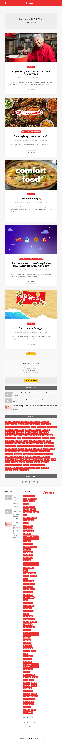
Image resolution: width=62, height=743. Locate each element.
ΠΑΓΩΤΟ (47, 459)
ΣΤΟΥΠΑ (26, 465)
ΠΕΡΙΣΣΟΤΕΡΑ (31, 89)
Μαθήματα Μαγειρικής (42, 456)
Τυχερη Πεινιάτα (11, 467)
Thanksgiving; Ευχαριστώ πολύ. (31, 136)
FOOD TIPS (34, 432)
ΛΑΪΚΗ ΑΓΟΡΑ (20, 456)
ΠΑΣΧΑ (54, 459)
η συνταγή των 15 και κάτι (22, 451)
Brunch (20, 424)
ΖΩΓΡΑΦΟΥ (9, 451)
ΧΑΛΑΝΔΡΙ (8, 470)
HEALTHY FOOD (20, 435)
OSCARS (38, 438)
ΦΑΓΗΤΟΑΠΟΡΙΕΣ (23, 467)
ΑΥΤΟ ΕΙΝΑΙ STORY (11, 448)
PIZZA (52, 438)
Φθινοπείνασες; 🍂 (31, 198)
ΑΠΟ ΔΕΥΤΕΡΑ (49, 446)
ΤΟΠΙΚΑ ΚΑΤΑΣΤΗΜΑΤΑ (37, 465)
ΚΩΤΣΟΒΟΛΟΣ (10, 456)
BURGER (27, 424)
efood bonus (41, 427)
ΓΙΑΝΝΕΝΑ (29, 448)
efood (17, 77)
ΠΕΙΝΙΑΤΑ (14, 462)
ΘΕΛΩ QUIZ (9, 454)
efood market (10, 429)
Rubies (25, 440)
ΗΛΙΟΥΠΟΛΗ (36, 451)
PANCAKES (46, 438)
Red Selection (10, 440)
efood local (52, 427)
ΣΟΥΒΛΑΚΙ (19, 465)
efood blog (30, 738)
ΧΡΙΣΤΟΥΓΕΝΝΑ (23, 470)
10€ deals (13, 421)
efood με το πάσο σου (35, 258)
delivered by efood (12, 427)
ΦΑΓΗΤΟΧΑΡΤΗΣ (35, 467)
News (19, 438)
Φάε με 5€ (45, 467)
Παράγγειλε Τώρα (31, 380)
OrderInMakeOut (28, 438)
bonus (46, 421)
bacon (40, 421)
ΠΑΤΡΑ (8, 462)
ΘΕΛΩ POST (31, 66)
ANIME (34, 421)
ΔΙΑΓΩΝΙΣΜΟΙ (38, 448)
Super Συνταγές (32, 443)
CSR (49, 424)
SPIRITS (42, 440)
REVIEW (19, 440)
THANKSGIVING (35, 131)
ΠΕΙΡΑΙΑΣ (21, 462)
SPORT (48, 440)
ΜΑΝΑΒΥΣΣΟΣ (10, 459)
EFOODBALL (45, 429)
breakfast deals (11, 424)
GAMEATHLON (10, 435)
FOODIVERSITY (43, 432)
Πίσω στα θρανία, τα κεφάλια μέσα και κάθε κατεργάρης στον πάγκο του (31, 264)
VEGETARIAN (21, 446)
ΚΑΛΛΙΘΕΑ (37, 454)
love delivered (10, 438)
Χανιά (15, 470)
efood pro (20, 429)
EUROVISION (20, 432)
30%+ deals (26, 421)
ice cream (30, 435)
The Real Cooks (11, 446)
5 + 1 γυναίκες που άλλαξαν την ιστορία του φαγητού (31, 72)
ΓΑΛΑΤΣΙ (21, 448)
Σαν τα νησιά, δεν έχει (31, 328)
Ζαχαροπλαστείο (49, 448)
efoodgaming (10, 432)
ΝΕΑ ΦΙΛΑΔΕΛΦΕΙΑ (28, 459)
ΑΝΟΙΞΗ (40, 446)
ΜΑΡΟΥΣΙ (18, 459)
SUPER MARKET (20, 443)
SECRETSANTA (33, 440)
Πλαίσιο (37, 462)
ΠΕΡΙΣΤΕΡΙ (30, 462)
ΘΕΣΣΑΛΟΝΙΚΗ (28, 454)
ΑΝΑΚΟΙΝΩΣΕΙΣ (31, 446)
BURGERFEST (35, 424)
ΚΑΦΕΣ (44, 454)
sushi (40, 443)
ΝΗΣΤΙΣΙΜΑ (39, 459)
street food (10, 443)
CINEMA (44, 424)
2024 (19, 421)
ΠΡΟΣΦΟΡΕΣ (45, 462)
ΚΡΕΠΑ (50, 454)
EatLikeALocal (24, 427)
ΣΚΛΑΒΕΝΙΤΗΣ (10, 465)
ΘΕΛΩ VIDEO (18, 454)
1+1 (7, 421)
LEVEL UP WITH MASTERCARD (43, 435)
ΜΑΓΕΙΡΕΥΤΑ (29, 456)
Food (27, 432)
